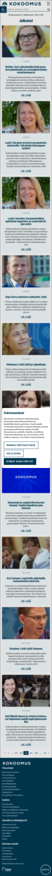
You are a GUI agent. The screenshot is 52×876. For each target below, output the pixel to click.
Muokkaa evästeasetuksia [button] (21, 445)
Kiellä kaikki (14, 453)
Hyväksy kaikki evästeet (20, 461)
